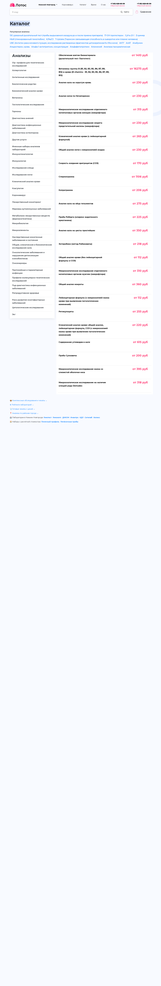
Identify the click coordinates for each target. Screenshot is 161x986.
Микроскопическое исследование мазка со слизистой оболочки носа (81, 370)
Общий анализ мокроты (71, 284)
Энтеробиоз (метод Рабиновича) (75, 244)
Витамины (17, 98)
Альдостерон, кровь (20, 47)
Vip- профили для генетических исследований (28, 64)
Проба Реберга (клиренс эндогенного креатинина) (78, 218)
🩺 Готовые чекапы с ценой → (22, 409)
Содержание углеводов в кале (74, 342)
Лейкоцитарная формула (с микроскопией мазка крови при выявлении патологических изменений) (84, 301)
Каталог (83, 5)
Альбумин (138, 43)
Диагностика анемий (22, 118)
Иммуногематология (22, 154)
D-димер (140, 35)
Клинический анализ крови (26, 181)
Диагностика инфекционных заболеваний (26, 126)
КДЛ (81, 417)
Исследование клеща (23, 168)
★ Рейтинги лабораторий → (22, 405)
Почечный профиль (50, 422)
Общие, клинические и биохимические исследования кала (32, 246)
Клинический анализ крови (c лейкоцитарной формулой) (82, 138)
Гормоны (16, 111)
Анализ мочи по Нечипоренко (74, 96)
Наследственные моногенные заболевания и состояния (27, 238)
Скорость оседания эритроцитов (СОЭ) (79, 163)
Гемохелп (57, 417)
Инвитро (74, 417)
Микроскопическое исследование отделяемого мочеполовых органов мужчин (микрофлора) (83, 272)
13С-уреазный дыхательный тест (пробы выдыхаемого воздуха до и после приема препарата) (56, 35)
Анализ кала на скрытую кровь (75, 82)
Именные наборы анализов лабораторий (26, 148)
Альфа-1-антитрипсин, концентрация (49, 47)
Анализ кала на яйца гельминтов (76, 203)
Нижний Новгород (47, 5)
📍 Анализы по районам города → (24, 413)
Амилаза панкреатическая (117, 47)
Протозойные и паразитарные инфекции (27, 271)
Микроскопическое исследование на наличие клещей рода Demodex (82, 384)
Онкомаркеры (19, 263)
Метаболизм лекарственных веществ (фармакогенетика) (31, 217)
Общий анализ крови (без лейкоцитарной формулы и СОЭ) (80, 259)
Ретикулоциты (66, 311)
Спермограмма (66, 177)
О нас (103, 5)
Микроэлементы (20, 230)
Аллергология (19, 70)
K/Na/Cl (50, 39)
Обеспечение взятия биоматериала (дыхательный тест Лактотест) (77, 57)
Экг (14, 314)
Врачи (93, 5)
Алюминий (96, 47)
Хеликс (96, 417)
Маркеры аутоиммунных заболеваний (31, 209)
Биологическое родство (24, 84)
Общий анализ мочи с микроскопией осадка (82, 150)
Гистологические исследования (28, 104)
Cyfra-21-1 (129, 35)
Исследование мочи (22, 175)
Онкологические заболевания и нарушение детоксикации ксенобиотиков (28, 255)
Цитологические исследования (28, 307)
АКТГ (121, 43)
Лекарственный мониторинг (26, 202)
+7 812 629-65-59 (118, 4)
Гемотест (48, 417)
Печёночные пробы (69, 422)
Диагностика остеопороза (25, 133)
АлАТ (128, 43)
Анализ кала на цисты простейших (77, 230)
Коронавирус (68, 5)
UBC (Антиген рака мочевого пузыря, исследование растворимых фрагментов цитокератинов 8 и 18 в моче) (64, 43)
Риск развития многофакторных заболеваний (28, 301)
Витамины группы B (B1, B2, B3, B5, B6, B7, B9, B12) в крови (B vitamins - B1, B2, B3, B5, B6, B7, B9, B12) (84, 72)
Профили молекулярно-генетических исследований (31, 279)
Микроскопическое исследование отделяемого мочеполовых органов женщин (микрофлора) (83, 111)
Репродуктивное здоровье (25, 293)
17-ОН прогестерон (113, 35)
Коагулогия (18, 188)
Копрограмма (66, 190)
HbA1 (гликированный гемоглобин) (27, 39)
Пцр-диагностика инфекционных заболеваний (29, 287)
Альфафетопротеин (79, 47)
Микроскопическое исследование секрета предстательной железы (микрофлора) (80, 124)
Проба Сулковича (68, 355)
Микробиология (20, 223)
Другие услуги (19, 140)
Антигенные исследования (25, 77)
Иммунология (19, 161)
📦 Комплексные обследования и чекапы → (28, 400)
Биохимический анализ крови (27, 91)
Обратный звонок (118, 6)
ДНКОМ (65, 417)
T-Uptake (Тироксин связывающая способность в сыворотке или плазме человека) (96, 39)
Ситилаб (88, 417)
